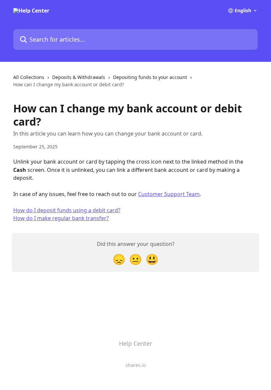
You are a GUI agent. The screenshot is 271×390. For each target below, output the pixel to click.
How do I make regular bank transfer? (61, 218)
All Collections (28, 77)
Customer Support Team (169, 194)
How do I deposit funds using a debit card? (66, 210)
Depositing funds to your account (150, 77)
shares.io (136, 365)
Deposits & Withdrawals (78, 77)
